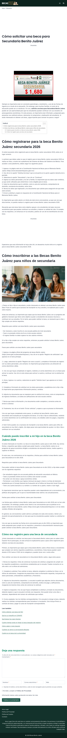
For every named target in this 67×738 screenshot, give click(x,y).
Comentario (6, 657)
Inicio (3, 8)
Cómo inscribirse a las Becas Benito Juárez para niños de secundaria (24, 128)
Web (47, 682)
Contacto (4, 717)
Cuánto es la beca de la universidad (14, 633)
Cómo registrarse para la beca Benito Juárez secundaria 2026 (22, 126)
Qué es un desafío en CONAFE (12, 615)
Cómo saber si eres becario (11, 626)
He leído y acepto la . (17, 691)
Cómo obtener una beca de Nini (12, 612)
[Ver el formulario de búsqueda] (63, 3)
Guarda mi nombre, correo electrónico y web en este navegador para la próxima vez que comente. (33, 687)
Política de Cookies (7, 714)
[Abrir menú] (59, 3)
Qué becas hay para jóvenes (11, 619)
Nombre (6, 682)
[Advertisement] (33, 21)
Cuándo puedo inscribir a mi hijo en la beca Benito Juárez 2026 (23, 130)
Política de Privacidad (24, 691)
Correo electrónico (31, 682)
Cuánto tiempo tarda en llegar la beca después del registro (21, 622)
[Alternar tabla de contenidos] (43, 123)
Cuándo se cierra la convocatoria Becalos (15, 629)
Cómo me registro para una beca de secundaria (19, 132)
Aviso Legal (5, 709)
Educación (9, 8)
